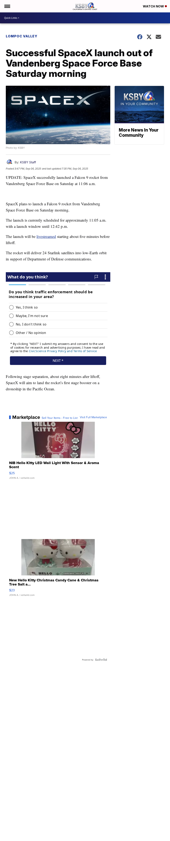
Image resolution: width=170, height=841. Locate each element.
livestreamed (46, 236)
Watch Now (154, 6)
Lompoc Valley (21, 36)
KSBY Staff (28, 162)
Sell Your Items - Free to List (60, 417)
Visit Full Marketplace (93, 417)
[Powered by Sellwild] (101, 659)
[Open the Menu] (7, 6)
